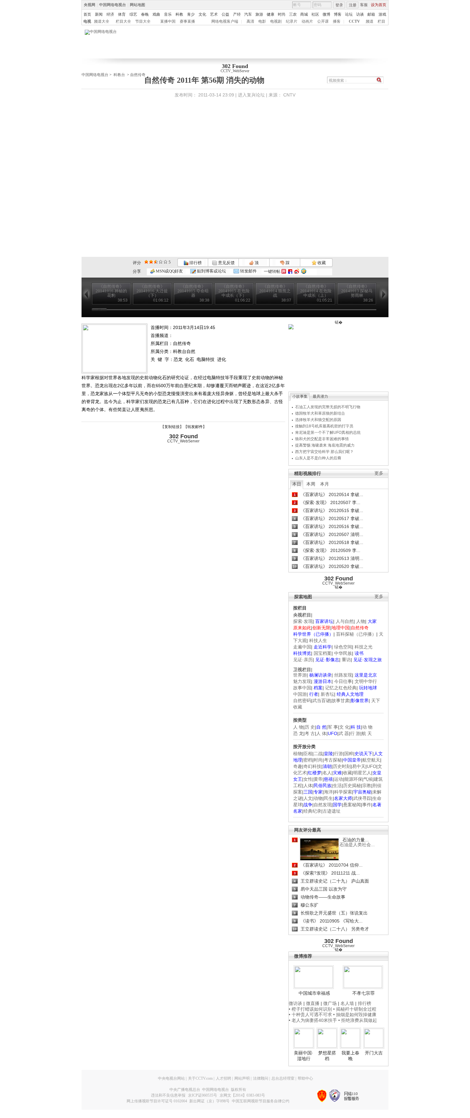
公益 (225, 14)
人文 (307, 798)
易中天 (358, 766)
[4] (151, 262)
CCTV (354, 21)
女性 (307, 779)
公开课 (323, 21)
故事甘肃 (340, 700)
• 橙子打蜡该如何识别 (310, 1009)
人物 (360, 621)
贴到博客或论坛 (211, 271)
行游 (338, 753)
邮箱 (371, 14)
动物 (318, 798)
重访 (346, 659)
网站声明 (242, 1078)
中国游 (300, 694)
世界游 (300, 675)
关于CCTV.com (200, 1078)
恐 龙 (298, 733)
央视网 (89, 5)
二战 (318, 753)
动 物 (367, 727)
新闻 (99, 14)
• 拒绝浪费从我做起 (357, 1020)
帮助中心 (305, 1078)
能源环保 (353, 779)
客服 (364, 5)
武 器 (344, 733)
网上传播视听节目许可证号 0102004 (157, 1101)
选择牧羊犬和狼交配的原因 (318, 419)
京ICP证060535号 (202, 1095)
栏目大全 (123, 21)
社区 (315, 14)
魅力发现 (302, 681)
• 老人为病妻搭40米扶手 (313, 1020)
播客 (337, 21)
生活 (337, 785)
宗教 (366, 785)
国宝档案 (323, 653)
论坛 (349, 14)
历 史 (310, 727)
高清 (250, 21)
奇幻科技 (312, 766)
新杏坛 (327, 694)
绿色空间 (343, 646)
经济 (110, 14)
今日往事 (343, 681)
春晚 (145, 14)
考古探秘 (333, 759)
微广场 (330, 1003)
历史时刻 (342, 766)
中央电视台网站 (171, 1078)
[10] (165, 262)
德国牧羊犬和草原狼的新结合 (320, 413)
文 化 (344, 727)
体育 (122, 14)
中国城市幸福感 (314, 993)
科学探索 (343, 791)
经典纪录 (312, 811)
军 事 (333, 727)
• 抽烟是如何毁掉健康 (354, 1014)
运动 (338, 779)
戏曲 (156, 14)
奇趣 (297, 766)
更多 (378, 473)
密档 (307, 759)
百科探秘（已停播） (356, 634)
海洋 (328, 791)
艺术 (214, 14)
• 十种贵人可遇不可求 (311, 1014)
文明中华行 (366, 681)
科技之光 (363, 646)
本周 (310, 483)
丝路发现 (343, 675)
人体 (307, 785)
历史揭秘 (352, 785)
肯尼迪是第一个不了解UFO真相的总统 (328, 432)
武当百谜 (321, 700)
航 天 (367, 733)
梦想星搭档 (327, 1055)
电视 (87, 21)
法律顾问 (260, 1078)
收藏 (321, 262)
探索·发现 (303, 621)
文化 (202, 14)
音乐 (168, 14)
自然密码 (302, 700)
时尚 (282, 14)
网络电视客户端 (224, 21)
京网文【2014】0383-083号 (242, 1095)
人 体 (321, 733)
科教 (179, 14)
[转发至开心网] (283, 271)
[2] (146, 262)
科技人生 (318, 640)
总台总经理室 (282, 1078)
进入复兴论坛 (251, 94)
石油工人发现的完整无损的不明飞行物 (327, 407)
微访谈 (295, 1003)
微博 (326, 14)
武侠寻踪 (362, 798)
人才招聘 (223, 1078)
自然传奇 (137, 75)
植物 (297, 753)
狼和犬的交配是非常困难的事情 (322, 439)
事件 (366, 804)
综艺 (133, 14)
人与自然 (345, 621)
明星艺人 (362, 772)
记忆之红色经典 (340, 687)
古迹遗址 (332, 811)
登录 (339, 5)
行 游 (355, 733)
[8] (160, 262)
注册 (352, 5)
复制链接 (172, 427)
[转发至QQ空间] (303, 271)
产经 (237, 14)
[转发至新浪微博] (296, 271)
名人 (327, 772)
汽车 (248, 14)
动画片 (307, 21)
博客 (337, 14)
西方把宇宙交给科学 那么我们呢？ (324, 451)
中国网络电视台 (112, 5)
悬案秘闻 (352, 804)
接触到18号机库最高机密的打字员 (324, 426)
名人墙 (347, 1003)
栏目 (381, 21)
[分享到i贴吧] (290, 271)
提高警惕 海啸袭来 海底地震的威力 (325, 445)
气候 (368, 779)
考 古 (310, 733)
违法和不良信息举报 (168, 1095)
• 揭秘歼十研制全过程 (354, 1009)
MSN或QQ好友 (169, 271)
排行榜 (195, 262)
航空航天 (371, 759)
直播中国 (168, 21)
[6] (155, 262)
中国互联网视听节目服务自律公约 (260, 1101)
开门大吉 (374, 1052)
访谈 (360, 14)
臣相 (307, 753)
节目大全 (143, 21)
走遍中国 (302, 646)
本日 (296, 483)
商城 (304, 14)
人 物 (298, 727)
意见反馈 (225, 262)
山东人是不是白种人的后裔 (318, 458)
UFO (371, 766)
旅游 (259, 14)
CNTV (289, 94)
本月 (324, 483)
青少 (191, 14)
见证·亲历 (303, 659)
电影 (262, 21)
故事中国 (302, 687)
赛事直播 (187, 21)
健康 (270, 14)
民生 (328, 798)
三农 (293, 14)
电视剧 (276, 21)
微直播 (312, 1003)
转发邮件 (248, 271)
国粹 (348, 753)
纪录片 (291, 21)
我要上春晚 (350, 1055)
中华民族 (343, 653)
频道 (369, 21)
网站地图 (137, 5)
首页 (87, 14)
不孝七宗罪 (363, 993)
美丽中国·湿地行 (303, 1055)
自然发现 (323, 804)
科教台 (119, 75)
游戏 (382, 14)
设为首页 (378, 5)
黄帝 (318, 779)
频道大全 (101, 21)
